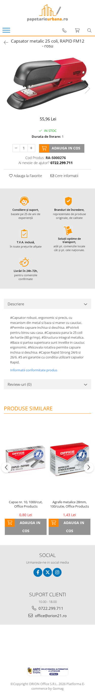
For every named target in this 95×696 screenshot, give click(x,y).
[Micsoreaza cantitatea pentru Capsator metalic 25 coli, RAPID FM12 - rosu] (16, 148)
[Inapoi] (4, 42)
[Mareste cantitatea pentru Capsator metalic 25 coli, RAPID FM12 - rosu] (31, 148)
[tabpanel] (47, 83)
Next (87, 88)
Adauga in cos (66, 148)
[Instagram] (57, 572)
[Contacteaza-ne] (64, 30)
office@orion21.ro (50, 615)
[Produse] (7, 32)
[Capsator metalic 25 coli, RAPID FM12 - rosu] (47, 83)
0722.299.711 (50, 608)
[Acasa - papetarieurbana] (47, 13)
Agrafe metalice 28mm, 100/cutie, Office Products (69, 504)
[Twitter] (47, 572)
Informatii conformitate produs (33, 370)
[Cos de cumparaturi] (77, 30)
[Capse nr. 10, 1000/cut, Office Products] (26, 459)
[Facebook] (37, 572)
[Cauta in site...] (89, 30)
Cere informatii (66, 175)
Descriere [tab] (16, 303)
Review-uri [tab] (19, 384)
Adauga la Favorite (27, 175)
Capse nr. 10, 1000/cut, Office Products (26, 504)
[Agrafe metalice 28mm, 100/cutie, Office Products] (69, 459)
